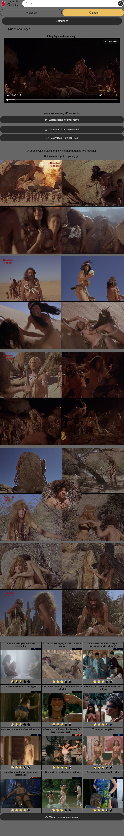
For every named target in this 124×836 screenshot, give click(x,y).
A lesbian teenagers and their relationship (20, 644)
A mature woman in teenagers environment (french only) (103, 644)
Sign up (33, 12)
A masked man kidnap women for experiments (20, 773)
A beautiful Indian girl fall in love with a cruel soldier (62, 687)
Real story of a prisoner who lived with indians (103, 687)
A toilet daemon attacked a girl (20, 686)
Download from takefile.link (64, 129)
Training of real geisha (103, 729)
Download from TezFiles (64, 137)
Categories (62, 21)
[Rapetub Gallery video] (10, 3)
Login (95, 12)
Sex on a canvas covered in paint (103, 772)
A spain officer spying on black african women (62, 644)
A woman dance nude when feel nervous (20, 729)
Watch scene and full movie (64, 119)
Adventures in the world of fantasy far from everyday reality (62, 730)
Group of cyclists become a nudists (62, 772)
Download (112, 41)
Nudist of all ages (19, 29)
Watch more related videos (64, 817)
